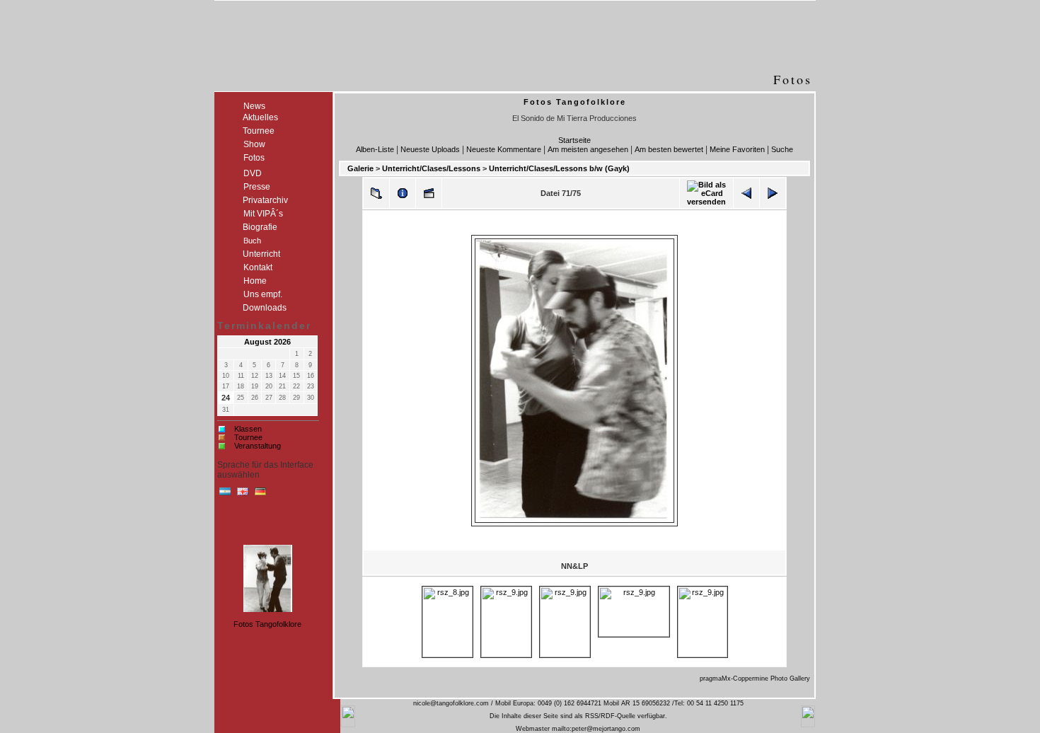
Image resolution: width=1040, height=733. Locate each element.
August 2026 (267, 341)
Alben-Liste (375, 149)
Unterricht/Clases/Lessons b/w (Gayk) (559, 168)
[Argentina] (225, 494)
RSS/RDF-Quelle (610, 716)
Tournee (248, 437)
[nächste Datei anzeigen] (772, 193)
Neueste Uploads (430, 149)
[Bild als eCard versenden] (706, 193)
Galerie (360, 168)
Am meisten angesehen (588, 149)
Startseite (574, 140)
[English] (242, 494)
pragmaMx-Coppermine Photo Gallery (755, 678)
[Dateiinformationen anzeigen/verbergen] (402, 193)
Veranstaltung (257, 445)
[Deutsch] (260, 494)
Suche (782, 149)
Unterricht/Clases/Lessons (431, 168)
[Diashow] (428, 193)
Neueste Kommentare (503, 149)
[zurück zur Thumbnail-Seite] (376, 193)
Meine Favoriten (737, 149)
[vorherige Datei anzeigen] (746, 193)
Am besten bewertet (669, 149)
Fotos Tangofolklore (267, 624)
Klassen (248, 429)
